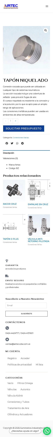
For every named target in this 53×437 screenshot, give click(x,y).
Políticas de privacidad (19, 364)
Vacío (10, 383)
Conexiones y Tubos (18, 402)
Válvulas (11, 389)
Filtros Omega (25, 383)
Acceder (25, 358)
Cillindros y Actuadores (19, 414)
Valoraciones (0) (10, 158)
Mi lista (39, 364)
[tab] (26, 153)
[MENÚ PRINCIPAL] (47, 6)
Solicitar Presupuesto (23, 128)
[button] (7, 143)
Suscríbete (26, 314)
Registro (12, 358)
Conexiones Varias (21, 138)
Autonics (25, 389)
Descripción (8, 153)
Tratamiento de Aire (18, 408)
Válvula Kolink (15, 395)
